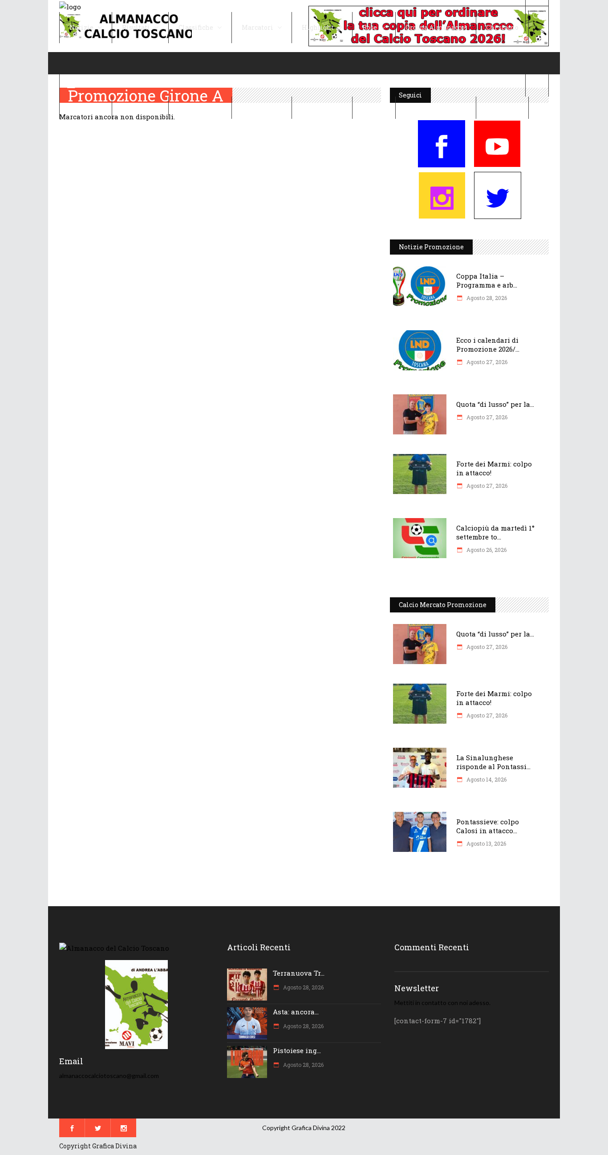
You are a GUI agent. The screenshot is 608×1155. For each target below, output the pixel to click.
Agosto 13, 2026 (485, 843)
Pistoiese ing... (297, 1050)
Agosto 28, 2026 (486, 297)
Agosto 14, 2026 (486, 779)
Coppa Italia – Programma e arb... (486, 280)
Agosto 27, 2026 (486, 361)
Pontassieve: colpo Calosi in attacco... (487, 826)
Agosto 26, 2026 (486, 549)
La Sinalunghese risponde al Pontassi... (493, 762)
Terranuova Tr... (298, 973)
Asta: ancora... (296, 1011)
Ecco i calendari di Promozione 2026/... (487, 344)
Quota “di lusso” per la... (495, 404)
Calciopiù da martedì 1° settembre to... (495, 532)
